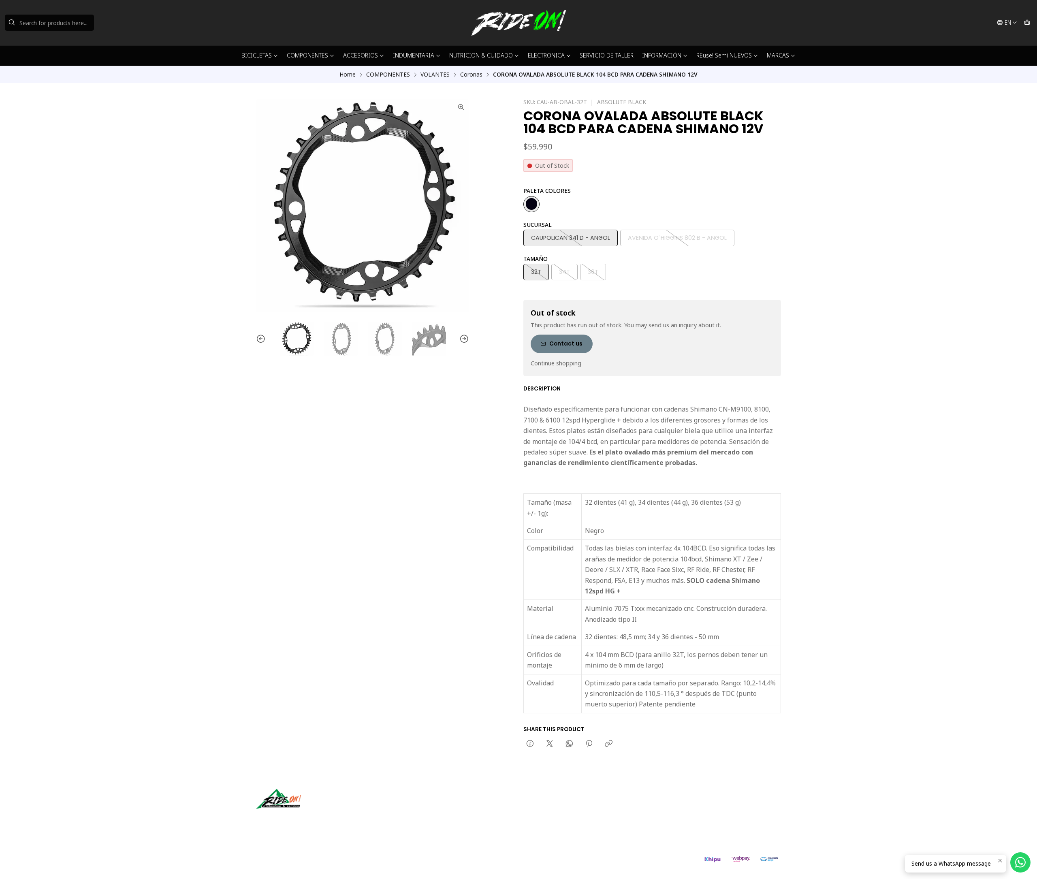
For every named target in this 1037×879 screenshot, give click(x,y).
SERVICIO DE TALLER (607, 55)
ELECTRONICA (546, 55)
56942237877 (550, 818)
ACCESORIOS (360, 55)
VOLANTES (435, 74)
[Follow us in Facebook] (300, 820)
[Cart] (1027, 22)
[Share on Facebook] (530, 744)
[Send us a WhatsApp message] (1020, 862)
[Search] (12, 23)
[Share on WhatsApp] (569, 744)
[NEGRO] (531, 204)
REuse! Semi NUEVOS (724, 55)
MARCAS (778, 55)
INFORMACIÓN (661, 55)
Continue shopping (556, 363)
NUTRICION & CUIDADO (481, 55)
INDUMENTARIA (413, 55)
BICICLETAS (256, 55)
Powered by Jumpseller (336, 862)
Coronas (471, 74)
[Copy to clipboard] (608, 744)
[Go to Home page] (518, 23)
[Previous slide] (262, 339)
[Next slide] (463, 339)
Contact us (566, 344)
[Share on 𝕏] (550, 744)
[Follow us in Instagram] (288, 820)
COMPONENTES (307, 55)
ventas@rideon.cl (554, 807)
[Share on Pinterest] (589, 744)
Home (347, 74)
